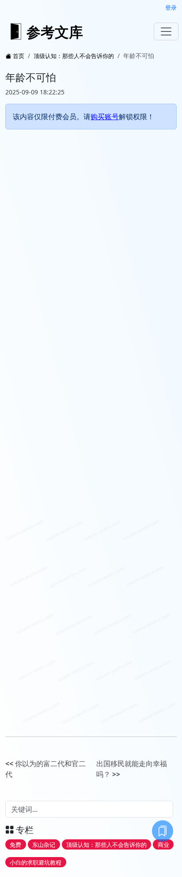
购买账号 (105, 116)
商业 (163, 845)
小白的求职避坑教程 (35, 862)
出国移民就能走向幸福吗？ (131, 769)
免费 (15, 845)
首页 (18, 56)
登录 (171, 8)
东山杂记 (43, 845)
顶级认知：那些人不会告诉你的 (74, 56)
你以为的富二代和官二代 (45, 769)
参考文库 (55, 31)
